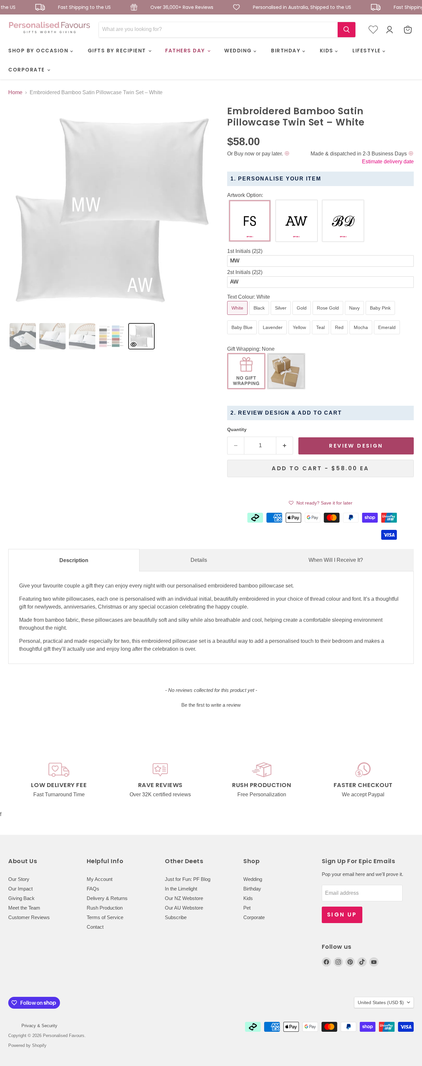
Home (15, 92)
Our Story (18, 879)
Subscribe (176, 917)
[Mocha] (361, 336)
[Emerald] (388, 336)
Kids (248, 898)
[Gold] (302, 316)
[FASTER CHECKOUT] (363, 780)
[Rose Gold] (329, 316)
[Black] (260, 316)
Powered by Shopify (27, 1045)
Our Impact (20, 888)
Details (199, 560)
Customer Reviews (29, 917)
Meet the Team (24, 908)
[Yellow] (300, 336)
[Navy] (355, 316)
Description (73, 560)
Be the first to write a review (211, 705)
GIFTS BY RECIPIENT (118, 50)
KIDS (327, 50)
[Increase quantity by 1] (284, 445)
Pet (247, 908)
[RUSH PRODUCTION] (262, 780)
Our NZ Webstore (184, 898)
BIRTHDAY (286, 50)
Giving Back (21, 898)
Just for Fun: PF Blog (187, 879)
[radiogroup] (320, 222)
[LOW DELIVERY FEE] (59, 780)
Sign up (342, 914)
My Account (99, 879)
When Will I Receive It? (336, 560)
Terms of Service (105, 917)
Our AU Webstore (184, 908)
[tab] (23, 336)
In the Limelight (181, 888)
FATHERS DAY (186, 50)
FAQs (93, 888)
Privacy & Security (39, 1025)
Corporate (254, 917)
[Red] (340, 336)
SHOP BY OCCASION (39, 50)
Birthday (252, 888)
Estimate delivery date (388, 161)
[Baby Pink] (381, 316)
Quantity (237, 429)
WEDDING (239, 50)
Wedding (252, 879)
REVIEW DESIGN (356, 446)
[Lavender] (273, 336)
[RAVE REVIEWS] (160, 780)
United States (381, 1002)
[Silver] (281, 316)
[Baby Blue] (242, 336)
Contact (95, 927)
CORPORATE (27, 69)
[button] (320, 195)
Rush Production (105, 908)
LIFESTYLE (367, 50)
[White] (238, 316)
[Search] (346, 29)
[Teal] (321, 336)
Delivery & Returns (107, 898)
